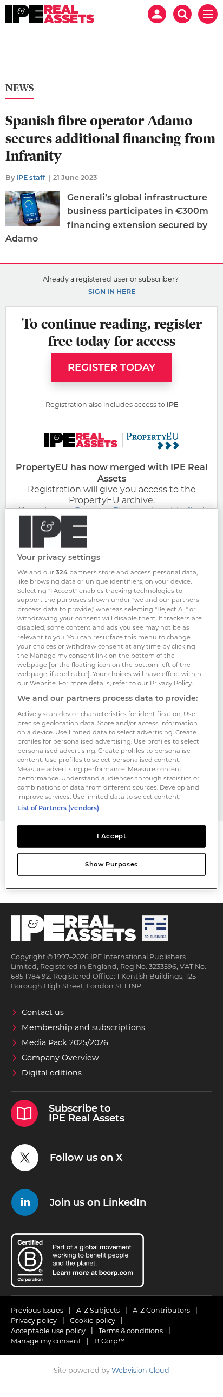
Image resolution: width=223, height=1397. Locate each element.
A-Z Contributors (161, 1310)
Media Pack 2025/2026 (65, 1042)
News (19, 88)
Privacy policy (34, 1320)
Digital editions (52, 1073)
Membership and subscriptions (83, 1027)
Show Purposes (111, 864)
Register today (111, 367)
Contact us (43, 1012)
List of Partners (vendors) (58, 808)
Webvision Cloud (140, 1370)
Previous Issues (37, 1310)
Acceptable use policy (48, 1331)
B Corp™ (109, 1341)
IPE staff (30, 177)
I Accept (112, 836)
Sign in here (111, 292)
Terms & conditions (131, 1331)
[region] (111, 698)
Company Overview (60, 1057)
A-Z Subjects (98, 1310)
